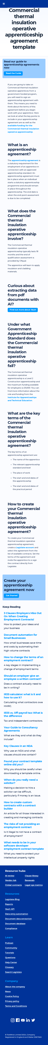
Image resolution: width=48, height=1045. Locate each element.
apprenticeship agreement (25, 160)
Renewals (29, 880)
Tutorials (9, 953)
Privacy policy (12, 1001)
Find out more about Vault (23, 310)
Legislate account (25, 548)
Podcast (9, 943)
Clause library (31, 876)
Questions (10, 958)
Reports (9, 904)
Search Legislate (13, 972)
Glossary (9, 967)
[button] (4, 4)
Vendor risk (10, 880)
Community (11, 948)
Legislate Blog (12, 899)
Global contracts (13, 885)
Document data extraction (18, 919)
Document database (15, 924)
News (8, 992)
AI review (9, 876)
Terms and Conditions (16, 1006)
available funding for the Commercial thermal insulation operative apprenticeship (23, 129)
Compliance (11, 928)
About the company (15, 987)
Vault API (9, 909)
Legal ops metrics (34, 885)
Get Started (11, 596)
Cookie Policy (12, 996)
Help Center (11, 962)
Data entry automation (16, 914)
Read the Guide (13, 73)
